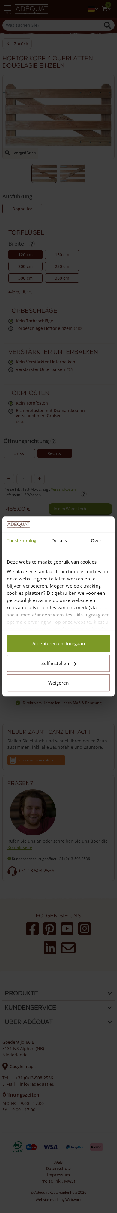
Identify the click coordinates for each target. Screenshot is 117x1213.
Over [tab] (96, 541)
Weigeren (58, 683)
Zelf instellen (55, 663)
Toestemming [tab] (21, 541)
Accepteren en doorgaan (58, 644)
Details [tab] (59, 541)
